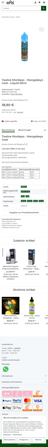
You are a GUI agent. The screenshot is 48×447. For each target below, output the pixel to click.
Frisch (35, 201)
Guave (41, 201)
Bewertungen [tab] (24, 130)
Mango (23, 201)
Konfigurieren (24, 440)
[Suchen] (43, 8)
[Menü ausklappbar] (3, 1)
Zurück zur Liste (8, 17)
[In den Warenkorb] (3, 24)
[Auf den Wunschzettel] (41, 29)
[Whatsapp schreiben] (6, 369)
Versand (20, 112)
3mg (27, 196)
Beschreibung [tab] (8, 130)
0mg (22, 196)
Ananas (30, 201)
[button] (35, 2)
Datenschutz (17, 434)
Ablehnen (38, 440)
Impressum (7, 434)
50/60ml (23, 186)
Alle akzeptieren (9, 440)
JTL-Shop (27, 444)
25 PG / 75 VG (25, 191)
